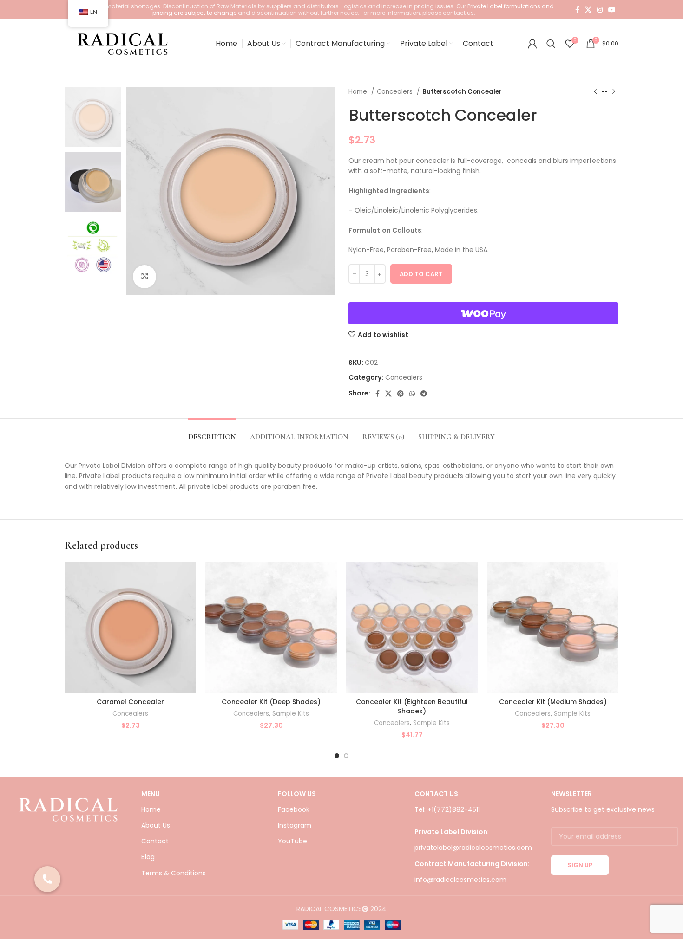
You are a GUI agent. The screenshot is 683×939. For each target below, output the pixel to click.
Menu (150, 793)
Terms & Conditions (173, 873)
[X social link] (588, 10)
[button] (47, 879)
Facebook (293, 809)
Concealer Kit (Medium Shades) (553, 701)
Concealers (395, 91)
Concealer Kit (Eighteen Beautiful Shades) (412, 706)
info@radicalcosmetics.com (460, 879)
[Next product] (613, 92)
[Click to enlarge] (144, 276)
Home (358, 91)
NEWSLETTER (571, 793)
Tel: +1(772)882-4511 (447, 809)
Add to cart (421, 274)
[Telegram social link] (424, 394)
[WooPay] (483, 313)
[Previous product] (595, 92)
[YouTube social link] (611, 10)
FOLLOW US (297, 793)
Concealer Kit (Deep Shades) (271, 701)
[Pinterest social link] (400, 394)
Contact (155, 841)
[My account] (532, 43)
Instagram (294, 825)
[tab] (212, 432)
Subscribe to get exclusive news (603, 809)
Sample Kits (290, 714)
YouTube (292, 841)
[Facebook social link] (577, 10)
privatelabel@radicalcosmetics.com (473, 847)
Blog (148, 856)
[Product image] (130, 627)
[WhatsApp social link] (412, 394)
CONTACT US (436, 793)
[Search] (551, 43)
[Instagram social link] (599, 10)
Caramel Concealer (130, 701)
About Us (155, 825)
